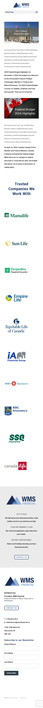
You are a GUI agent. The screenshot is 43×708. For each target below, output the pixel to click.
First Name (8, 653)
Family (30, 53)
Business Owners (10, 53)
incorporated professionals (27, 57)
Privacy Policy (23, 697)
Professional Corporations (20, 63)
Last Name (8, 662)
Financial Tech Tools (13, 50)
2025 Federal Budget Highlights (18, 47)
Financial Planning (10, 57)
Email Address (10, 644)
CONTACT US (21, 557)
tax (30, 66)
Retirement (24, 66)
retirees (17, 66)
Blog (35, 50)
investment (16, 60)
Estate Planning (22, 53)
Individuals (8, 60)
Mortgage (24, 60)
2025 (31, 50)
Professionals (9, 66)
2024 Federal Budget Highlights (18, 123)
